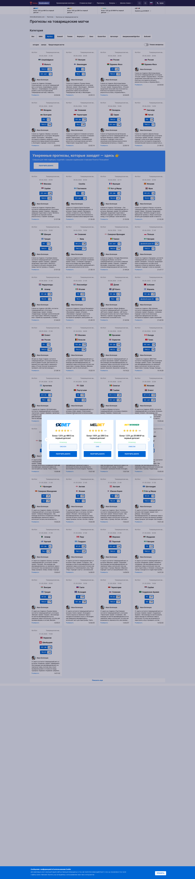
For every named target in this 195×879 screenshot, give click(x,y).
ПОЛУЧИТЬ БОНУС (63, 454)
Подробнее (99, 874)
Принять (160, 873)
